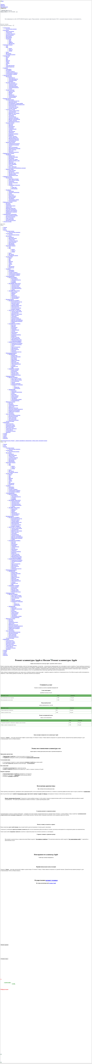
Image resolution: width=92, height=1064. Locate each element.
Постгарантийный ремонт (9, 996)
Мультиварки (14, 327)
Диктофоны (14, 398)
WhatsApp (3, 5)
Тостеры (13, 331)
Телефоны (8, 268)
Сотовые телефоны (13, 272)
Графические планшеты (14, 411)
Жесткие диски (14, 372)
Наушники (11, 412)
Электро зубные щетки (16, 311)
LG (14, 386)
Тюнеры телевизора (15, 383)
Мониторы (13, 361)
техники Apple (52, 883)
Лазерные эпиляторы (16, 318)
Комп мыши (14, 359)
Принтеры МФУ (15, 362)
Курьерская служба (10, 425)
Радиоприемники (15, 400)
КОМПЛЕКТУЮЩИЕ (14, 368)
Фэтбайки (13, 281)
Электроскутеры (15, 286)
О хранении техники (11, 431)
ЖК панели (11, 254)
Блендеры (13, 325)
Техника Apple (9, 256)
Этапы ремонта (9, 429)
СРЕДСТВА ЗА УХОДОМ (15, 310)
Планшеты (11, 404)
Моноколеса (14, 295)
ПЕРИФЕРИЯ (12, 354)
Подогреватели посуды (16, 301)
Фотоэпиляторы (15, 317)
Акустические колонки (14, 234)
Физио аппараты (12, 242)
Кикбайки (13, 282)
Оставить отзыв (4, 965)
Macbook (12, 1031)
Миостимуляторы (13, 238)
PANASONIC (17, 388)
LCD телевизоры (15, 381)
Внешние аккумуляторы (14, 410)
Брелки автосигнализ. (14, 420)
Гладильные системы (16, 307)
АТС (10, 247)
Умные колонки (15, 395)
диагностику (87, 791)
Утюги (12, 345)
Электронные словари (16, 399)
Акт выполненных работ (75, 839)
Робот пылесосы (15, 349)
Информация (6, 422)
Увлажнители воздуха (16, 351)
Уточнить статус (4, 958)
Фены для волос (15, 315)
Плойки (13, 322)
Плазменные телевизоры (17, 384)
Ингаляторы (11, 243)
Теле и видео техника (16, 378)
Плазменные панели (13, 255)
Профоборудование (7, 1015)
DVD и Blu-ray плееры (16, 379)
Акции (4, 435)
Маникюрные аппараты (16, 321)
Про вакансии (6, 992)
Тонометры (11, 237)
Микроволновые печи (16, 305)
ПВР (10, 248)
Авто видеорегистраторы (14, 415)
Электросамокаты (15, 296)
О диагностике (6, 998)
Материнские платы (16, 375)
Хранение (5, 994)
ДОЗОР (13, 251)
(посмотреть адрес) (22, 793)
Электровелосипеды (16, 279)
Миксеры (13, 326)
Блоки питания (14, 370)
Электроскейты (14, 298)
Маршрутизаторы (15, 360)
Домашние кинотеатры (16, 392)
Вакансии (8, 432)
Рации (10, 253)
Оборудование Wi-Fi (16, 364)
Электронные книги (13, 405)
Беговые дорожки (15, 309)
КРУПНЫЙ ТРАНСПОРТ (15, 283)
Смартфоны (11, 270)
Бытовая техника (10, 299)
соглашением (22, 918)
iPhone (10, 257)
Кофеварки (13, 336)
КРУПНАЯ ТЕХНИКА (14, 300)
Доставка (5, 1000)
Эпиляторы (14, 316)
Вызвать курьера (4, 944)
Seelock (13, 249)
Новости (5, 437)
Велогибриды (14, 278)
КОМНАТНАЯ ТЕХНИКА (15, 342)
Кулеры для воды (15, 337)
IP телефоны (11, 271)
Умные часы (11, 406)
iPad (10, 259)
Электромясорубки (15, 338)
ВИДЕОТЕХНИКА (13, 377)
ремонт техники (52, 880)
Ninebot (13, 294)
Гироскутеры (14, 292)
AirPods (10, 264)
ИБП (12, 367)
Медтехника (9, 236)
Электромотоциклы (15, 287)
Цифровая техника (10, 376)
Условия (5, 433)
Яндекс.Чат (3, 8)
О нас (4, 228)
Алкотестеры (12, 239)
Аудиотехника (9, 233)
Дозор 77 (13, 250)
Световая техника (10, 231)
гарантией (16, 775)
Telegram (3, 4)
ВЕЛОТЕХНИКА (13, 277)
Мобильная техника (10, 401)
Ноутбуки (11, 403)
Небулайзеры (12, 244)
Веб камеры (14, 357)
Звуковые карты (15, 373)
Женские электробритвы (17, 320)
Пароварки (13, 328)
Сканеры (13, 365)
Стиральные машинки (16, 340)
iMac (10, 260)
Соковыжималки (15, 329)
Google (39, 793)
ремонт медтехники (50, 925)
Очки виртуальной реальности (16, 409)
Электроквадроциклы (16, 288)
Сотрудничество (9, 423)
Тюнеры (13, 382)
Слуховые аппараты (13, 240)
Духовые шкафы (15, 304)
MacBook (11, 261)
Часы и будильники (15, 346)
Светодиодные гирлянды (14, 232)
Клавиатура (11, 267)
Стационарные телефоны (14, 273)
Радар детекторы (12, 417)
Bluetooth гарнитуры (13, 407)
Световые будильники (16, 344)
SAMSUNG (16, 387)
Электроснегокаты (15, 284)
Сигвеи (13, 289)
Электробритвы (15, 312)
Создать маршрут (4, 951)
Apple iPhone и (6, 1031)
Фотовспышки (14, 396)
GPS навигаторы (12, 418)
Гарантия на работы (10, 426)
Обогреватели (14, 348)
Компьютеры (14, 355)
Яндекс (45, 793)
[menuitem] (6, 27)
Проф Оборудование (10, 245)
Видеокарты (14, 371)
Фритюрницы (14, 332)
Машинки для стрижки (16, 314)
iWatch (10, 262)
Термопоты (14, 333)
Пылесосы (13, 350)
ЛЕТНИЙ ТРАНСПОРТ (14, 290)
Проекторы (14, 390)
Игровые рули (14, 366)
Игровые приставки (16, 356)
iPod (10, 265)
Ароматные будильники (16, 343)
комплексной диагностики (33, 757)
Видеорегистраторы (13, 416)
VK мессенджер (4, 6)
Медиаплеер (11, 266)
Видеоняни (14, 394)
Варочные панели (15, 303)
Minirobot (13, 293)
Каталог (5, 229)
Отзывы (5, 434)
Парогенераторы (15, 306)
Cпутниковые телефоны (14, 275)
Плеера (13, 393)
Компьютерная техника (11, 353)
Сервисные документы (11, 428)
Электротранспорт (10, 276)
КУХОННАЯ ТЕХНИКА (14, 323)
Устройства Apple (7, 1016)
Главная (5, 227)
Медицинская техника (8, 1014)
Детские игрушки (10, 421)
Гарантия (5, 999)
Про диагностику (10, 427)
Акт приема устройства (41, 839)
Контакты (5, 438)
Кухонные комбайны (16, 334)
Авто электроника (10, 414)
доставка (10, 776)
